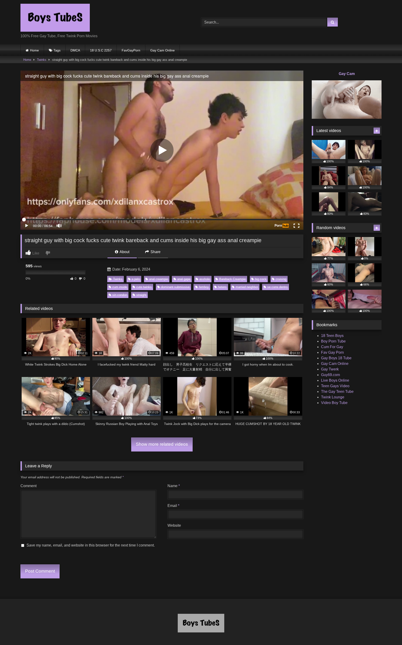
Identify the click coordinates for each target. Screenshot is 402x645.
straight (141, 295)
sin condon (119, 295)
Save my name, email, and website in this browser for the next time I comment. (91, 545)
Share (155, 252)
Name (174, 486)
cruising (281, 279)
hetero (222, 287)
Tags (57, 50)
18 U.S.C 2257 (101, 50)
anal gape (183, 279)
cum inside (119, 287)
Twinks (41, 59)
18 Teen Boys (332, 336)
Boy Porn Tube (333, 341)
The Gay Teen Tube (337, 392)
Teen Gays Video (335, 386)
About (124, 252)
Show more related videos (162, 444)
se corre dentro (277, 287)
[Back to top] (387, 631)
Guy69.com (330, 375)
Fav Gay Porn (332, 352)
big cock (260, 279)
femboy (204, 287)
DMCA (75, 50)
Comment (28, 486)
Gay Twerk (330, 369)
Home (34, 50)
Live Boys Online (335, 380)
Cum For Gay (332, 347)
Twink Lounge (332, 397)
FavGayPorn (131, 50)
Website (174, 525)
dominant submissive (175, 287)
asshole (204, 279)
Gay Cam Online (162, 50)
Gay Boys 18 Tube (336, 358)
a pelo (136, 279)
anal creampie (158, 279)
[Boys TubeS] (55, 18)
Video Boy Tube (334, 403)
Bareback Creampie (232, 279)
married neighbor (247, 287)
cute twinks (144, 287)
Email (173, 506)
